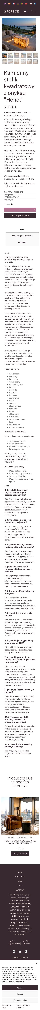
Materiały (9, 461)
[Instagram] (20, 951)
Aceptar (20, 988)
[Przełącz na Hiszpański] (9, 3)
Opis (22, 229)
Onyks (10, 199)
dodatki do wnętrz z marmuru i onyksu (19, 922)
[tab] (22, 229)
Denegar (20, 994)
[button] (37, 963)
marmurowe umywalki (19, 903)
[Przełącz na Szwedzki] (35, 3)
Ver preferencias (20, 1000)
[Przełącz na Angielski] (5, 3)
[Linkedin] (26, 951)
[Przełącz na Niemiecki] (18, 3)
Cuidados (22, 242)
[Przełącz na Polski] (30, 3)
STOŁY (16, 197)
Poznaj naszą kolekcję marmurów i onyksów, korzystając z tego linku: (16, 456)
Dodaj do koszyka (21, 215)
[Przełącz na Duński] (26, 3)
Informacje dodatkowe (22, 236)
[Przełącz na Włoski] (22, 3)
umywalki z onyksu (20, 906)
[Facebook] (14, 951)
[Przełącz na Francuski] (14, 3)
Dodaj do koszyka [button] (20, 853)
